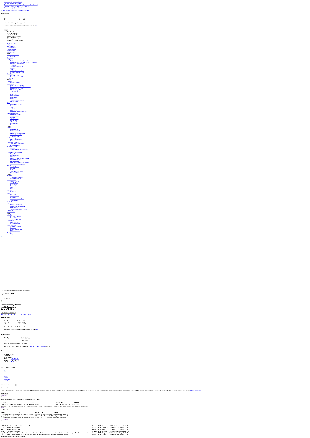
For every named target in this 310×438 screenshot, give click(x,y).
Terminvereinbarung (12, 46)
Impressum (6, 376)
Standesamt (13, 98)
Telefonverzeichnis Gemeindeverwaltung (20, 87)
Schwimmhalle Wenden (16, 204)
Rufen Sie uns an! (15, 314)
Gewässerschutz (14, 172)
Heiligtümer (13, 194)
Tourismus (9, 175)
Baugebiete (13, 154)
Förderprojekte (14, 123)
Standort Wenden (14, 217)
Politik (8, 103)
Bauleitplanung (11, 156)
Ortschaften (10, 78)
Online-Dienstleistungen (16, 88)
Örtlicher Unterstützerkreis (17, 71)
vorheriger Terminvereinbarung (38, 346)
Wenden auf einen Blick (13, 55)
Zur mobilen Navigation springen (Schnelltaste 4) (16, 6)
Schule (9, 127)
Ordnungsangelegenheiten (17, 100)
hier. (37, 25)
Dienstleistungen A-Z (15, 90)
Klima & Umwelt (11, 225)
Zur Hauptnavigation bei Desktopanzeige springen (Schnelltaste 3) (21, 5)
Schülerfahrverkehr (15, 130)
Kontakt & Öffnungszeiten (17, 85)
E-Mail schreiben (15, 361)
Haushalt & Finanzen (12, 113)
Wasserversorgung (15, 223)
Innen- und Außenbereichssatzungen (19, 162)
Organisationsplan (15, 95)
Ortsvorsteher (13, 110)
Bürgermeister (14, 94)
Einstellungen (4, 393)
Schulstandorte (14, 129)
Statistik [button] (3, 407)
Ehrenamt (9, 190)
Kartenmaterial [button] (4, 419)
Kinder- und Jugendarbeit (13, 142)
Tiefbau (9, 165)
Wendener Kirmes (11, 43)
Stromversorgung (14, 222)
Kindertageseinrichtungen (16, 139)
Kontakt (12, 188)
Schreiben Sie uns (5, 314)
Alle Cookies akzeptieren (19, 436)
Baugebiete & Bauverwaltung (14, 152)
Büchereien (13, 197)
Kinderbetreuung (11, 138)
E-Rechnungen (14, 124)
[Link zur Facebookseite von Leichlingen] (5, 371)
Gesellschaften (11, 220)
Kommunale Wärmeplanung (17, 229)
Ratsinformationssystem (16, 104)
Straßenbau (13, 169)
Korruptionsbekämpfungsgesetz (18, 111)
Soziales (9, 59)
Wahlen (12, 107)
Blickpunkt (13, 56)
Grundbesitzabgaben (15, 114)
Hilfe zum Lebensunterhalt (17, 63)
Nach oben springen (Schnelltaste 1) (13, 2)
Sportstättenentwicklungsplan (17, 206)
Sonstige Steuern (14, 116)
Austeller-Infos (14, 183)
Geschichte (10, 74)
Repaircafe (13, 228)
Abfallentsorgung (11, 49)
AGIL (11, 69)
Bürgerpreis (13, 191)
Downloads (13, 185)
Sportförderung (14, 207)
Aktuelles (9, 81)
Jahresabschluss (14, 122)
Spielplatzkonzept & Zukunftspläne (19, 149)
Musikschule (10, 201)
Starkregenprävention (15, 226)
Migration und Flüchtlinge (17, 72)
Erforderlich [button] (4, 395)
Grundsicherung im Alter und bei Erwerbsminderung (23, 62)
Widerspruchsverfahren (16, 91)
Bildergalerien (14, 184)
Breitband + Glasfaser (15, 216)
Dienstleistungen (11, 47)
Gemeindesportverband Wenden (18, 209)
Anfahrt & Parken (14, 181)
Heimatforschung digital (16, 76)
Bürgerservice (10, 44)
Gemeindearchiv (14, 75)
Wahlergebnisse (11, 52)
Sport (8, 203)
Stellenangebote (11, 50)
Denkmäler (10, 210)
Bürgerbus (13, 233)
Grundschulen (14, 132)
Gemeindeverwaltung (12, 92)
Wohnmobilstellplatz (15, 178)
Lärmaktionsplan (14, 155)
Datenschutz (7, 379)
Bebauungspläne (14, 161)
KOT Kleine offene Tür (16, 145)
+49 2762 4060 (15, 359)
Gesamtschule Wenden (16, 135)
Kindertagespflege (15, 140)
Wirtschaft (9, 215)
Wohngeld (13, 65)
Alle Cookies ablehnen (6, 436)
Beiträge (12, 117)
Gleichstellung (14, 101)
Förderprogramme (15, 231)
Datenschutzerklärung (195, 390)
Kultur (8, 193)
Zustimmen (5, 396)
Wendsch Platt (14, 200)
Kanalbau (12, 168)
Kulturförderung (14, 196)
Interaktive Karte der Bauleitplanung (19, 158)
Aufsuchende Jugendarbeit (17, 143)
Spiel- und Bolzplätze (12, 146)
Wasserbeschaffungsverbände (17, 171)
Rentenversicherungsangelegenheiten (19, 60)
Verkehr (9, 232)
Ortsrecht (12, 106)
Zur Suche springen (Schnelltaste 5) (13, 7)
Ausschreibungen (14, 167)
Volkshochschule (14, 136)
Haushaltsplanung (14, 120)
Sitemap (6, 377)
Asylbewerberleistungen (16, 66)
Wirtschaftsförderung (15, 219)
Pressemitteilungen (15, 82)
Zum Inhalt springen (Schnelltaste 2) (13, 3)
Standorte (12, 148)
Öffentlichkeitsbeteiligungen (17, 164)
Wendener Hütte (11, 212)
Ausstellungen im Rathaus (17, 199)
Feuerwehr (10, 58)
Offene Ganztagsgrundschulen (18, 133)
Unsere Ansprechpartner (26, 314)
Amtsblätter (13, 108)
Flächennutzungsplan (15, 159)
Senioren (12, 68)
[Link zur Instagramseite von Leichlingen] (5, 373)
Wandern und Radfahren (16, 177)
